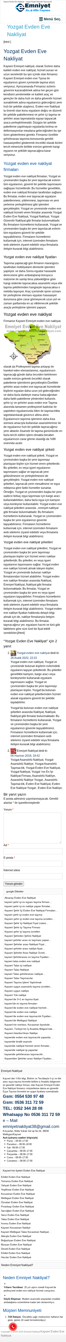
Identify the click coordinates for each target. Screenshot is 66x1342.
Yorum (8, 809)
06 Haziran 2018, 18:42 (25, 755)
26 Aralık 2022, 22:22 (24, 657)
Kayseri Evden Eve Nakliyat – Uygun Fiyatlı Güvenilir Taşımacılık (28, 2)
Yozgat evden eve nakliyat (33, 652)
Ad (6, 845)
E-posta (9, 857)
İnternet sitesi (12, 870)
